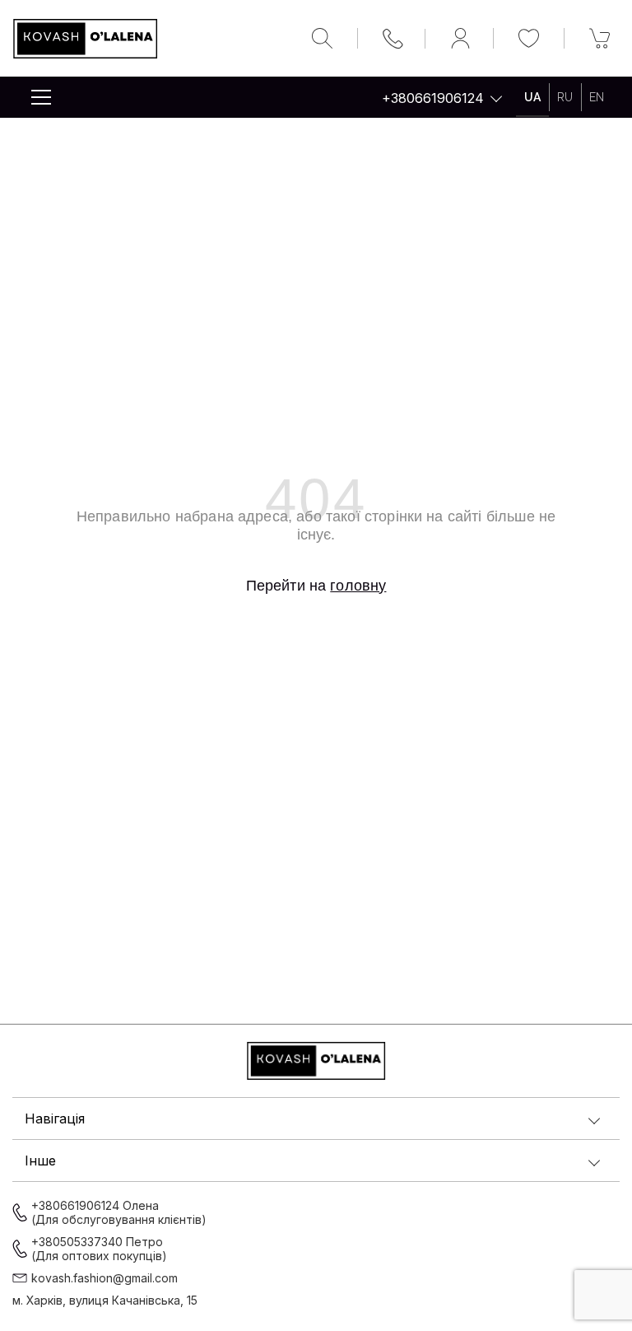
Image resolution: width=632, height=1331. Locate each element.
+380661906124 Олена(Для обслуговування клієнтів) (119, 1212)
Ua (532, 97)
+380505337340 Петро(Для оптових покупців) (99, 1249)
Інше (40, 1160)
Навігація (55, 1118)
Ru (565, 97)
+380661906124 (433, 98)
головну (358, 585)
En (596, 97)
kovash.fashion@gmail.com (104, 1278)
